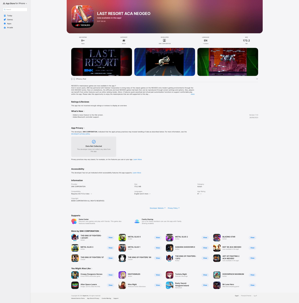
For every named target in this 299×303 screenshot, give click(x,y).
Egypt (237, 295)
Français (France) (246, 295)
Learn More (137, 159)
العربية (255, 295)
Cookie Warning (106, 298)
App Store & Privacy (93, 298)
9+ (198, 194)
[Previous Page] (69, 62)
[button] (15, 15)
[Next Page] (260, 62)
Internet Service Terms (78, 298)
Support (116, 298)
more (193, 94)
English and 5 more (141, 194)
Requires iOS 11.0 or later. (80, 194)
